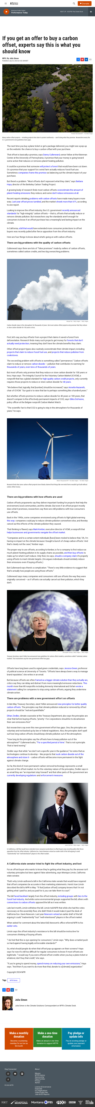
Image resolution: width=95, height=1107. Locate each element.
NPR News (13, 980)
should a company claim (66, 556)
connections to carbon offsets (21, 902)
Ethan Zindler (13, 716)
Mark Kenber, (39, 529)
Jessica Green (70, 668)
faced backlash (21, 896)
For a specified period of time (51, 742)
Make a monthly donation (19, 1034)
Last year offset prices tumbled (26, 201)
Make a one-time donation (47, 1034)
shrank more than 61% (66, 201)
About (37, 1069)
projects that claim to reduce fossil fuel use (27, 352)
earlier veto (12, 926)
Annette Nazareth (76, 387)
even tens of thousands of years (40, 367)
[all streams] (91, 11)
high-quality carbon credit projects (58, 379)
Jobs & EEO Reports (42, 1094)
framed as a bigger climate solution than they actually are (61, 680)
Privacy (37, 1081)
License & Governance (43, 1087)
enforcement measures (52, 775)
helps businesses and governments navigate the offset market (36, 532)
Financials (38, 1089)
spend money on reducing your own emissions (58, 963)
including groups (65, 896)
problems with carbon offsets (43, 198)
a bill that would (26, 228)
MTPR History (40, 1075)
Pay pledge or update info (76, 1034)
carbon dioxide (38, 364)
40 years (67, 382)
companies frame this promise (32, 172)
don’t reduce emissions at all (65, 193)
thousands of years (16, 367)
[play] (6, 11)
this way (11, 520)
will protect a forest (49, 166)
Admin (37, 1083)
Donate (85, 3)
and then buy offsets (73, 553)
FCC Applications (41, 1091)
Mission (38, 1073)
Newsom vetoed (52, 914)
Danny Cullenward (51, 154)
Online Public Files (41, 1092)
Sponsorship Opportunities (40, 1078)
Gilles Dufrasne (77, 399)
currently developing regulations (21, 775)
